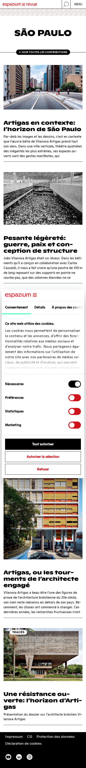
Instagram (29, 757)
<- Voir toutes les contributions (43, 52)
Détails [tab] (39, 307)
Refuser (43, 469)
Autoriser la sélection (43, 456)
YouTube (8, 757)
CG (29, 736)
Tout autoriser (43, 444)
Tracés (18, 632)
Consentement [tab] (16, 307)
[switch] (74, 397)
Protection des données (56, 736)
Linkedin (19, 757)
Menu (78, 4)
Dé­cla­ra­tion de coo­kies (23, 743)
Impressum (14, 736)
